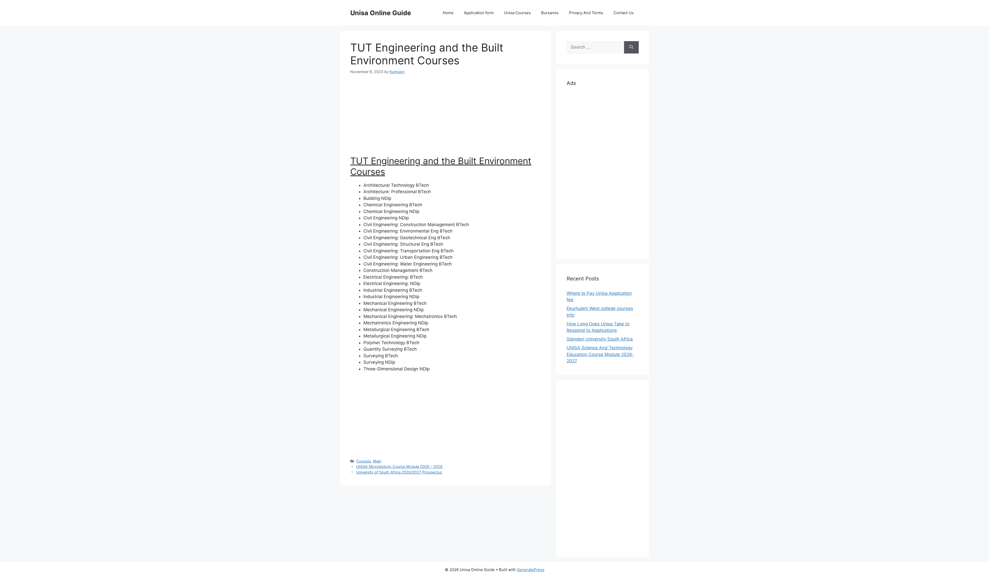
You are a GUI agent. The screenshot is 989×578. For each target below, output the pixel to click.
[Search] (631, 47)
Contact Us (623, 12)
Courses (363, 461)
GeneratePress (530, 569)
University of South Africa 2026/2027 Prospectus (399, 472)
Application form (479, 12)
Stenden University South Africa (600, 339)
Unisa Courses (517, 12)
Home (448, 12)
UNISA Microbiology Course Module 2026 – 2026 (399, 466)
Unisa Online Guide (380, 13)
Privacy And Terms (586, 12)
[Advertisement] (445, 119)
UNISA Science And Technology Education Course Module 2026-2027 (600, 354)
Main (377, 461)
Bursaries (550, 12)
